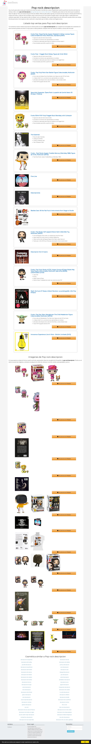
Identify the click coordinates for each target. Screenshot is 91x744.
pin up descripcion (35, 12)
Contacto (10, 727)
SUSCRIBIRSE (71, 731)
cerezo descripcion (47, 12)
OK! (85, 742)
